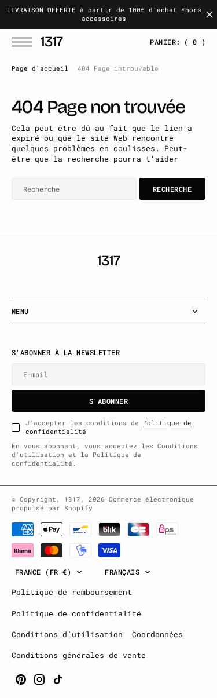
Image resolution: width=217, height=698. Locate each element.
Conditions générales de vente (79, 655)
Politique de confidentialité (76, 613)
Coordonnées (157, 634)
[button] (25, 42)
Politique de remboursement (72, 592)
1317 (72, 499)
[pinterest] (21, 679)
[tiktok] (58, 679)
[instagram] (39, 679)
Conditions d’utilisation (67, 634)
